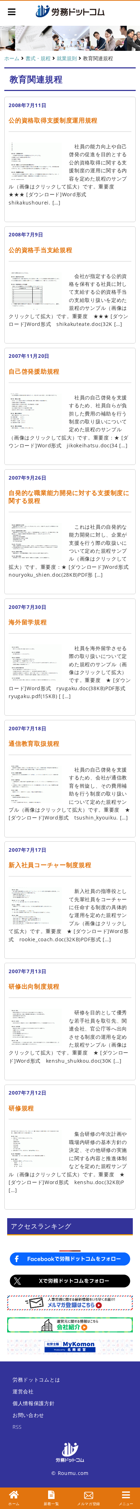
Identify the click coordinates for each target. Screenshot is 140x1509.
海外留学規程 (28, 622)
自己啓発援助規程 (34, 371)
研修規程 (21, 1108)
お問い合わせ (28, 1415)
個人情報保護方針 (34, 1403)
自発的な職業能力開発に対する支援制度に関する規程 (69, 497)
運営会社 (23, 1391)
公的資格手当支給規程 (40, 250)
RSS (17, 1426)
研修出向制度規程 (34, 986)
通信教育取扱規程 (34, 743)
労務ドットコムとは (36, 1379)
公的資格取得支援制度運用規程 (53, 120)
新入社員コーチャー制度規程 (50, 865)
